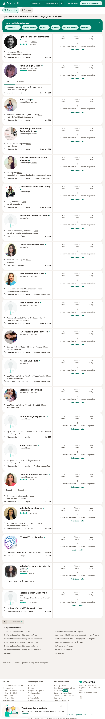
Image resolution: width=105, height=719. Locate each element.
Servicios (31, 695)
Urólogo (55, 27)
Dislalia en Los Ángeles (63, 650)
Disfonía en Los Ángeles (64, 646)
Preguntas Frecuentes (36, 700)
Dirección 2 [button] (22, 490)
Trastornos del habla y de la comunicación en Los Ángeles (77, 635)
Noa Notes (61, 690)
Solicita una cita (77, 49)
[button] (99, 23)
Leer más (25, 714)
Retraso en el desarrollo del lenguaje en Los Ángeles (75, 638)
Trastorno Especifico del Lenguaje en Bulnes (21, 646)
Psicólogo (44, 27)
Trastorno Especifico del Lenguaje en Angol (21, 635)
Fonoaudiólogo (13, 27)
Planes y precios (60, 685)
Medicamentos (34, 693)
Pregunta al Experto (36, 690)
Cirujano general (70, 27)
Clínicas (31, 688)
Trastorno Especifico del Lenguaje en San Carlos (22, 650)
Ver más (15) (59, 653)
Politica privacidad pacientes (13, 690)
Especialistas (33, 685)
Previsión (27, 10)
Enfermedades (33, 698)
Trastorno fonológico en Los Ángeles (69, 642)
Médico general (29, 27)
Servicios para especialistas (64, 688)
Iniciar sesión (73, 3)
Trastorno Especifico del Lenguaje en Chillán (21, 642)
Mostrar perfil (77, 550)
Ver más (84, 27)
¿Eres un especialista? (90, 3)
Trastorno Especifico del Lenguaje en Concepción (23, 638)
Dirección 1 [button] (10, 490)
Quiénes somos (8, 700)
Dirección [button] (9, 81)
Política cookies (8, 698)
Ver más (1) (8, 653)
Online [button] (21, 81)
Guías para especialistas (63, 693)
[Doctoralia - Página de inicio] (15, 3)
